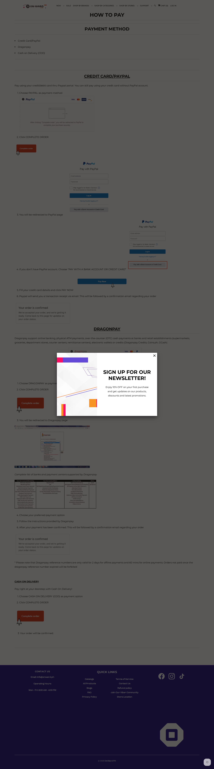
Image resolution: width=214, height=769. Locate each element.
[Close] (154, 356)
